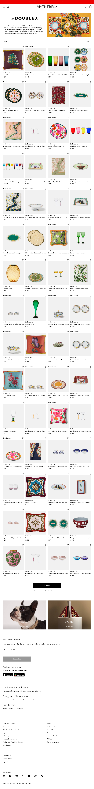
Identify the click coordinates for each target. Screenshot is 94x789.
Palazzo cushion (30, 502)
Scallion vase (29, 324)
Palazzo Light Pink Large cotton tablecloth (62, 182)
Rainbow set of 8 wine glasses (13, 182)
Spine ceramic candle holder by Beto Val (62, 360)
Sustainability (51, 727)
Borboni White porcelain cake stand (37, 217)
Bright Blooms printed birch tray (14, 467)
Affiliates (50, 739)
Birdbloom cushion (9, 395)
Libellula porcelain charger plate (14, 253)
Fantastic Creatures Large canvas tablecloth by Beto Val (67, 110)
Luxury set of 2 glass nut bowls (80, 573)
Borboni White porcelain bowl (13, 360)
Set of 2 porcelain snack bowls (58, 573)
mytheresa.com (25, 783)
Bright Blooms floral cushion (57, 431)
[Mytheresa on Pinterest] (16, 776)
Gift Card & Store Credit (11, 730)
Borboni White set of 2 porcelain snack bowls (40, 395)
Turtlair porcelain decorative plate (82, 182)
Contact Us (6, 727)
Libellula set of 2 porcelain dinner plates (61, 538)
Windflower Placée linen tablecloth (37, 467)
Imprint (5, 762)
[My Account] (86, 7)
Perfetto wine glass (9, 431)
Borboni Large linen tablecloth (13, 217)
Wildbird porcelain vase (11, 573)
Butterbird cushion (31, 360)
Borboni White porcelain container (59, 324)
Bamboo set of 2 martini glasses (81, 431)
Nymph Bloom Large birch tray (35, 288)
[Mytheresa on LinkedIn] (4, 776)
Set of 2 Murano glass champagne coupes (62, 288)
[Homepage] (47, 6)
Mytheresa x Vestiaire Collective (14, 742)
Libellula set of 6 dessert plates (81, 75)
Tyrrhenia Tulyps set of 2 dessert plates (38, 110)
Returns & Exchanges (10, 739)
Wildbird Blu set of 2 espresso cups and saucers (64, 467)
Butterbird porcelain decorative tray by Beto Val (41, 182)
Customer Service (9, 724)
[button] (20, 46)
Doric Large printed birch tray (58, 395)
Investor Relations (53, 736)
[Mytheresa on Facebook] (10, 776)
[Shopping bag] (90, 7)
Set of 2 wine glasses (77, 253)
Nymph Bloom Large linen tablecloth (15, 146)
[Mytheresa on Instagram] (23, 776)
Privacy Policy (7, 759)
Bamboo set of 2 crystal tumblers (14, 502)
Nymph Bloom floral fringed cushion (60, 253)
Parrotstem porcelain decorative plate (61, 502)
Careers (49, 733)
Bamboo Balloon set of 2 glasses (59, 217)
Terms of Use (7, 755)
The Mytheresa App (54, 742)
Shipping (6, 736)
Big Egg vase (7, 288)
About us (50, 724)
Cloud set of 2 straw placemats (35, 253)
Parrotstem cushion (9, 75)
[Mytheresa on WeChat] (41, 776)
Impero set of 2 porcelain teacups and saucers (18, 538)
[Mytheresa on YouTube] (29, 776)
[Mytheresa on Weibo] (35, 776)
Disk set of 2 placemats (33, 75)
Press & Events (52, 730)
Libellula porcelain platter (79, 110)
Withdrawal (7, 745)
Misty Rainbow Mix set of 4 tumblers (60, 75)
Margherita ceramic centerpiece (81, 538)
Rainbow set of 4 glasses (78, 146)
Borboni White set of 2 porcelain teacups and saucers (21, 324)
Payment (6, 733)
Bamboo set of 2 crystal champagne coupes (40, 146)
